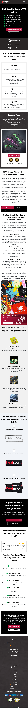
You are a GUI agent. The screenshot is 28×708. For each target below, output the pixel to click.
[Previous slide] (4, 141)
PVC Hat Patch (14, 686)
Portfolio (15, 670)
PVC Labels (14, 682)
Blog (14, 674)
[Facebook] (9, 652)
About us (14, 661)
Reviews (15, 672)
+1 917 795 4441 (15, 630)
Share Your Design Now (13, 520)
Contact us (14, 663)
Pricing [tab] (20, 210)
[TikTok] (19, 652)
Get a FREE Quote (13, 155)
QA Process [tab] (7, 210)
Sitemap (15, 676)
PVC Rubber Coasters (15, 688)
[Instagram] (15, 652)
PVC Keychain (14, 684)
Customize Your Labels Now (13, 29)
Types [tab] (7, 207)
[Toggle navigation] (24, 2)
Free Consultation (13, 626)
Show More (14, 126)
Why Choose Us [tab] (20, 207)
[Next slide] (24, 141)
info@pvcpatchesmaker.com (15, 643)
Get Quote (14, 665)
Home (14, 658)
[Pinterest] (12, 652)
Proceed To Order (7, 323)
